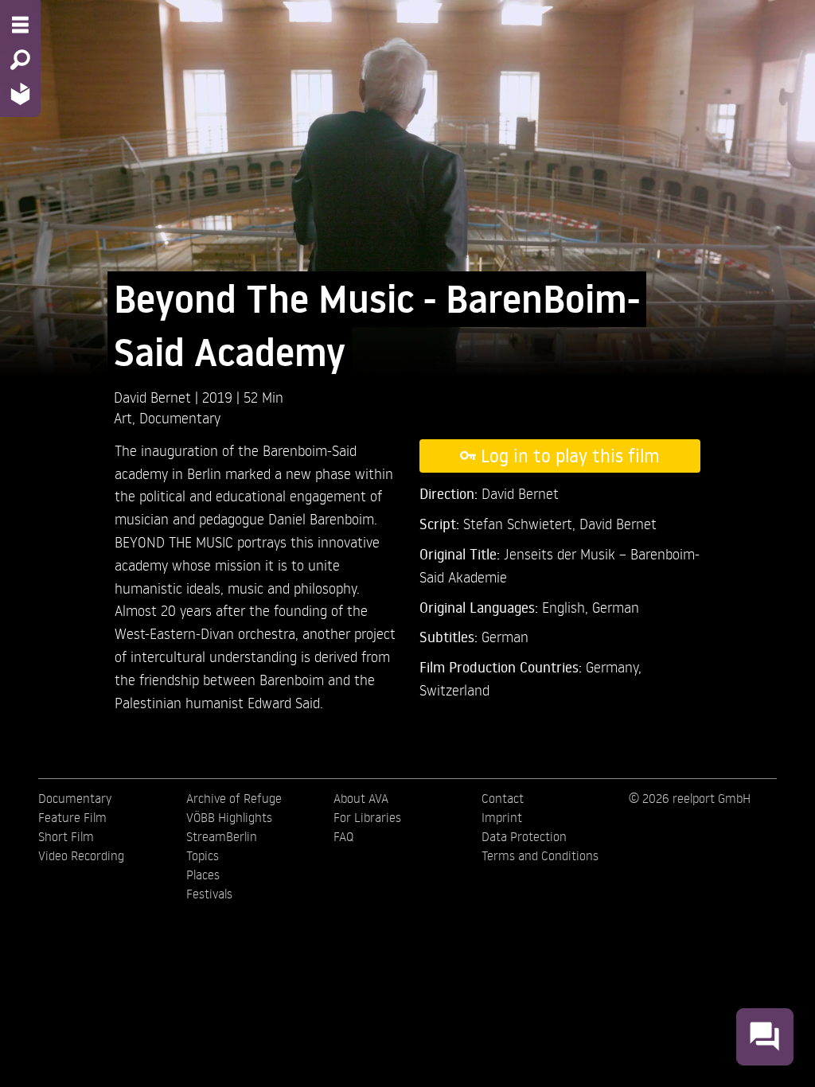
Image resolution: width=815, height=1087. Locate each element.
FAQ (343, 836)
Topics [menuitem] (202, 855)
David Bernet (154, 397)
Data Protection (524, 836)
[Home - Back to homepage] (20, 93)
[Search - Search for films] (20, 59)
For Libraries (367, 817)
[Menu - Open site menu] (20, 24)
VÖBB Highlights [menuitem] (229, 817)
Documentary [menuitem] (74, 798)
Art (123, 417)
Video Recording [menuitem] (81, 855)
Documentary (179, 417)
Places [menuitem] (203, 874)
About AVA (360, 798)
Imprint (502, 817)
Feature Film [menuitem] (72, 817)
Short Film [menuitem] (66, 836)
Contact (503, 798)
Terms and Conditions (540, 855)
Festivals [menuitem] (209, 894)
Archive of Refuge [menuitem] (234, 798)
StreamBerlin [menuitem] (221, 836)
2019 (219, 397)
